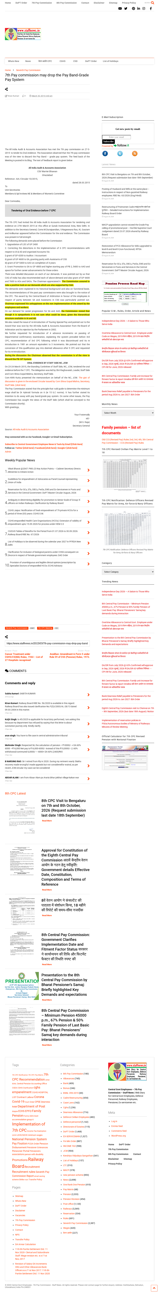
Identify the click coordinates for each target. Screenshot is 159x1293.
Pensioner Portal (20, 1151)
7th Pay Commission (42, 3)
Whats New (13, 61)
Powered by (108, 146)
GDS (32, 1116)
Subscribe (108, 141)
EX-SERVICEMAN (71, 1136)
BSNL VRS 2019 (71, 1093)
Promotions (20, 1160)
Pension (67, 1194)
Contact (85, 3)
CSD (75, 61)
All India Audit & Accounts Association (31, 429)
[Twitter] (125, 8)
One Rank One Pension (74, 1184)
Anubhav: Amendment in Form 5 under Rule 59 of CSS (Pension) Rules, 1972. (70, 656)
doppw (15, 1111)
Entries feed (117, 1126)
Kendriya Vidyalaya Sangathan (78, 1155)
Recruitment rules (23, 1172)
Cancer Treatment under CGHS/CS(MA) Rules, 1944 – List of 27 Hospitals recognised (24, 657)
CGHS (63, 61)
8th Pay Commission (67, 3)
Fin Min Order (69, 1141)
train (26, 1180)
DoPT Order (21, 3)
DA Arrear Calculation (25, 1244)
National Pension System (29, 1139)
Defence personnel (72, 1122)
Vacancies (20, 1215)
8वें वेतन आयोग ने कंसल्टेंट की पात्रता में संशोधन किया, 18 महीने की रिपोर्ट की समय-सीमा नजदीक (63, 905)
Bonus (66, 1088)
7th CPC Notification (20, 1075)
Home (8, 3)
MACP (66, 1170)
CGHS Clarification (25, 1088)
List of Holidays (110, 61)
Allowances (68, 1078)
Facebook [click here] (45, 448)
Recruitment (32, 1167)
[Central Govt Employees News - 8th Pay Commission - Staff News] (23, 38)
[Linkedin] (138, 8)
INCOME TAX (69, 1146)
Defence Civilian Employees (76, 1117)
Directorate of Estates (73, 1126)
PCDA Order (33, 1143)
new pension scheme (73, 1175)
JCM (65, 1151)
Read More (47, 821)
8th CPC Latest (15, 793)
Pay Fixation (19, 1143)
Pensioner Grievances (37, 1147)
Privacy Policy (129, 3)
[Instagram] (143, 8)
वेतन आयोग (67, 1233)
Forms (26, 1116)
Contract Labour (25, 1097)
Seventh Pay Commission (75, 1223)
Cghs (65, 1107)
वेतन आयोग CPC (45, 61)
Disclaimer (99, 3)
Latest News (109, 164)
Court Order (29, 1102)
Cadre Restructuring (73, 1098)
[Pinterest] (133, 8)
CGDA (14, 1088)
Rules (65, 1218)
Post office (68, 1204)
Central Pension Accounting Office (32, 1083)
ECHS (21, 1111)
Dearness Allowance (73, 1112)
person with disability (34, 1154)
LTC (65, 1165)
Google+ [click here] (67, 448)
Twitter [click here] (24, 448)
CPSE (38, 1101)
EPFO (28, 1111)
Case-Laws (68, 1102)
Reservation (69, 1213)
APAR (47, 1080)
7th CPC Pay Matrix (35, 1075)
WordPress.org (118, 1136)
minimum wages (35, 1135)
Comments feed (119, 1131)
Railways (67, 1208)
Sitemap (113, 3)
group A (30, 1119)
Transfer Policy (35, 1179)
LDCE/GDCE (22, 1135)
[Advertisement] (97, 34)
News (28, 61)
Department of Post (31, 1106)
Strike (21, 1179)
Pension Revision (71, 1199)
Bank (65, 1083)
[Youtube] (120, 8)
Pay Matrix (68, 1189)
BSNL (14, 1084)
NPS (17, 1234)
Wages (66, 1228)
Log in (114, 1121)
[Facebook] (151, 8)
